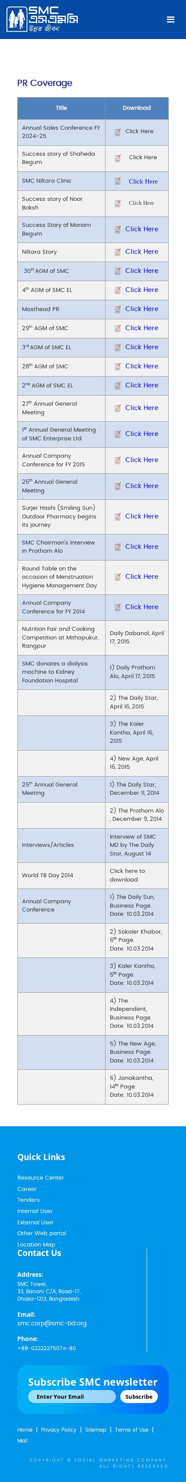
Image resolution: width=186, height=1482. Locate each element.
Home (24, 1430)
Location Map (36, 1245)
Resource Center (40, 1178)
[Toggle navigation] (171, 19)
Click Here (139, 131)
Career (27, 1189)
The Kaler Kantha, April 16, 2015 (131, 732)
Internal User (35, 1211)
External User (35, 1223)
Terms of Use (131, 1430)
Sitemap (95, 1430)
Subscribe (139, 1396)
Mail (22, 1440)
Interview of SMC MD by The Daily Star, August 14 (133, 845)
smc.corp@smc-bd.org (52, 1324)
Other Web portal (41, 1233)
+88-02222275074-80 (46, 1348)
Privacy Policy (59, 1430)
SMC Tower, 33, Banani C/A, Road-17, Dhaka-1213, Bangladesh (48, 1292)
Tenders (28, 1200)
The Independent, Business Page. (131, 1009)
